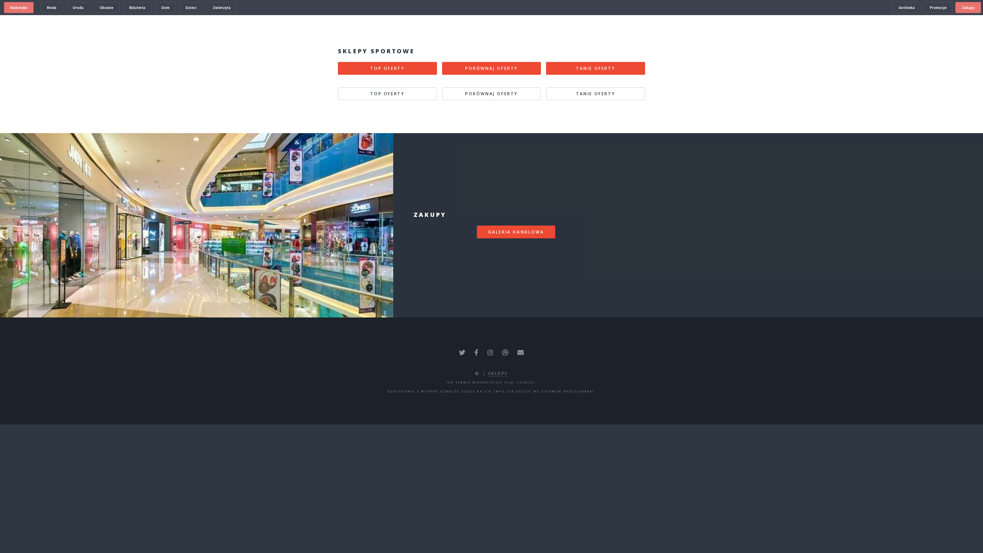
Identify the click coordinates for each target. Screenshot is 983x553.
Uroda (78, 7)
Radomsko (18, 7)
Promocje (938, 7)
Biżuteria (137, 7)
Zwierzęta (222, 7)
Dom (165, 7)
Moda (51, 7)
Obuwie (106, 7)
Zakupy (968, 7)
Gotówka (907, 7)
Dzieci (191, 7)
